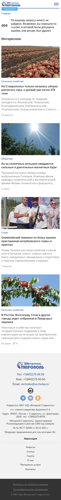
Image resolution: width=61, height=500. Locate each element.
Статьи (30, 451)
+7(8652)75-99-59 (33, 374)
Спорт (4, 232)
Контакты (30, 469)
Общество (7, 158)
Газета (30, 456)
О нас (30, 460)
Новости (30, 447)
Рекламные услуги (30, 464)
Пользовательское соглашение (30, 489)
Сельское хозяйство (12, 81)
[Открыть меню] (56, 4)
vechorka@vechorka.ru (35, 384)
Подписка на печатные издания (30, 484)
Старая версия (10, 9)
